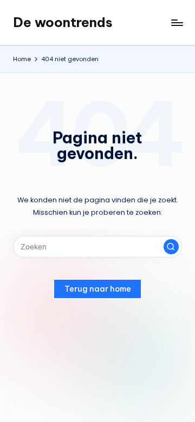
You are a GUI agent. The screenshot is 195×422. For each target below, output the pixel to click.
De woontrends (63, 22)
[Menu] (176, 22)
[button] (171, 246)
